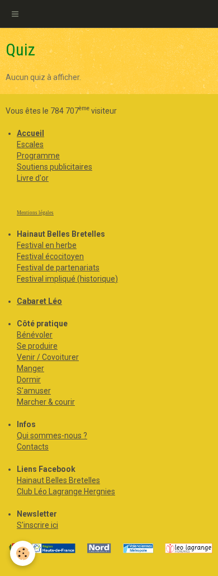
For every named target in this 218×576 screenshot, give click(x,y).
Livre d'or (33, 178)
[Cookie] (22, 553)
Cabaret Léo (39, 301)
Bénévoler (35, 334)
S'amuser (34, 390)
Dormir (29, 379)
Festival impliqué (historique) (67, 278)
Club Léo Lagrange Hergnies (66, 491)
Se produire (37, 345)
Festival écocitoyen (50, 256)
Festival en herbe (47, 245)
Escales (30, 144)
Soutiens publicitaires (54, 166)
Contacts (33, 446)
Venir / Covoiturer (48, 357)
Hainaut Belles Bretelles (58, 480)
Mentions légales (35, 213)
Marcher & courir (46, 401)
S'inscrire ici (37, 525)
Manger (30, 368)
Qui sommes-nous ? (52, 435)
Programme (38, 155)
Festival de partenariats (58, 267)
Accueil (30, 133)
